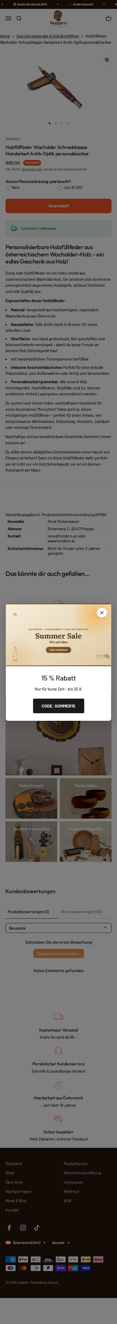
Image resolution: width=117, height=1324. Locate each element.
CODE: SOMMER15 (58, 705)
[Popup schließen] (102, 612)
